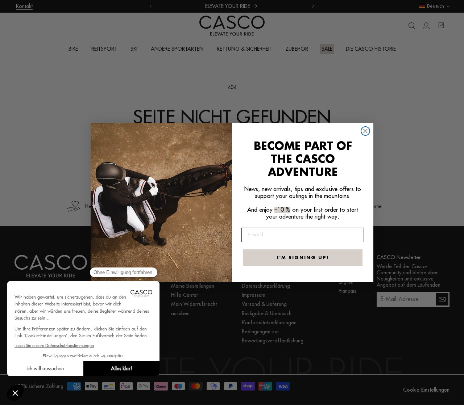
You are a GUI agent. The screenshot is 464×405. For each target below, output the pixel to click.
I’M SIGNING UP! (303, 257)
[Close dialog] (365, 131)
